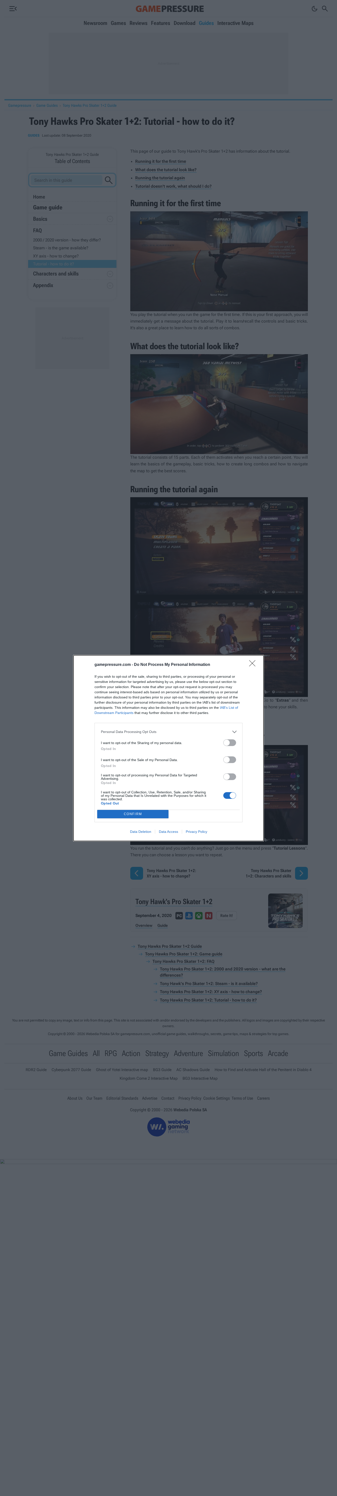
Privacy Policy (196, 832)
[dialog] (168, 748)
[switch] (229, 742)
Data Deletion (140, 832)
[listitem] (168, 731)
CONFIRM (133, 814)
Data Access (168, 832)
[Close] (254, 665)
